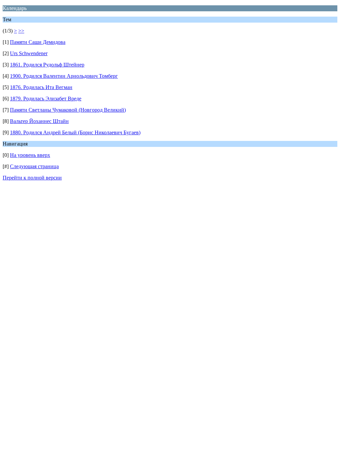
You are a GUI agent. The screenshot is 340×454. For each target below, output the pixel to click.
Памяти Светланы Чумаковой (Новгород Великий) (68, 110)
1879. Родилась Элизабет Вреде (45, 98)
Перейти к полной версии (32, 177)
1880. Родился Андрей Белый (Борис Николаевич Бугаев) (75, 132)
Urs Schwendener (28, 53)
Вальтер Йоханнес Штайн (39, 121)
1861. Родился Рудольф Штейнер (47, 64)
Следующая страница (34, 166)
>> (21, 31)
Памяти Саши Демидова (37, 42)
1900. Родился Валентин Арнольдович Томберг (64, 76)
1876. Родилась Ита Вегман (41, 87)
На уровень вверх (30, 155)
